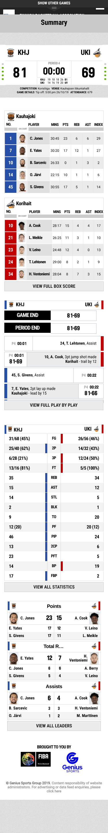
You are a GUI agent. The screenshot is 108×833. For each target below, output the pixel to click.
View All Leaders (54, 726)
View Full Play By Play (53, 405)
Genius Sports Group (72, 762)
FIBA (36, 762)
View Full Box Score (54, 286)
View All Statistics (54, 587)
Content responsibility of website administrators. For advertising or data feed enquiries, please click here (54, 787)
